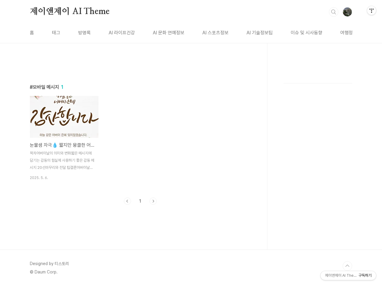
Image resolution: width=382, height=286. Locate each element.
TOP (347, 266)
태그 (56, 33)
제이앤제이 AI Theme (70, 11)
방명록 (84, 33)
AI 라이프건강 (122, 33)
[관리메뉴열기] (371, 10)
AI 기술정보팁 (260, 33)
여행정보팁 (350, 33)
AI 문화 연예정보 (168, 33)
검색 (333, 11)
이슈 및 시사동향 (306, 33)
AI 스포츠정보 (215, 33)
